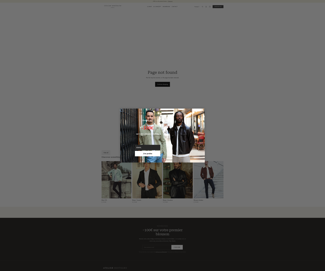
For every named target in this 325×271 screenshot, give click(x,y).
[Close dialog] (121, 110)
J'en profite (147, 154)
